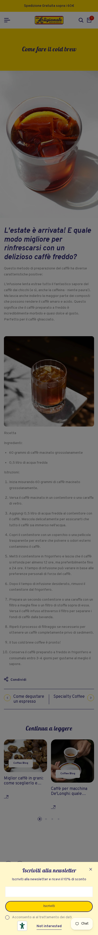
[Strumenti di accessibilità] (22, 926)
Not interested (49, 926)
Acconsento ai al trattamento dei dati (42, 917)
